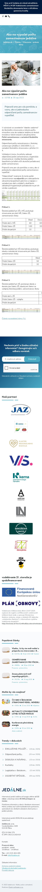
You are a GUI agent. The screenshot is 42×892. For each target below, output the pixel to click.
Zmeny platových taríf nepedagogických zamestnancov (21, 676)
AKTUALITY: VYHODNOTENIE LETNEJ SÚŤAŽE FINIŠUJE (25, 712)
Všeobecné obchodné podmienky (14, 868)
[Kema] (21, 477)
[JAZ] (21, 409)
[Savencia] (21, 426)
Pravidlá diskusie (8, 870)
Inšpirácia (36, 706)
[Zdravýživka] (21, 545)
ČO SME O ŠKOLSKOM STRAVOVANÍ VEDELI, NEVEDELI (26, 701)
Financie (36, 654)
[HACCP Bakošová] (21, 528)
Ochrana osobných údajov (11, 866)
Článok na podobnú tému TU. (14, 318)
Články (18, 42)
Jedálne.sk (7, 42)
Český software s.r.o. (16, 887)
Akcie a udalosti (17, 731)
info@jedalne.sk (14, 855)
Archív (35, 717)
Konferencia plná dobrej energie (22, 723)
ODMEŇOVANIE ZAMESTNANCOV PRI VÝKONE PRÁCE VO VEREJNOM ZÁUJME (25, 662)
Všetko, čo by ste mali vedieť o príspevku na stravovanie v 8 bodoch (25, 650)
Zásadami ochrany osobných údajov (29, 377)
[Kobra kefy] (21, 511)
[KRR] (21, 443)
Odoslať (32, 359)
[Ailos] (21, 494)
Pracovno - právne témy (29, 43)
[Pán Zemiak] (21, 562)
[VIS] (21, 460)
